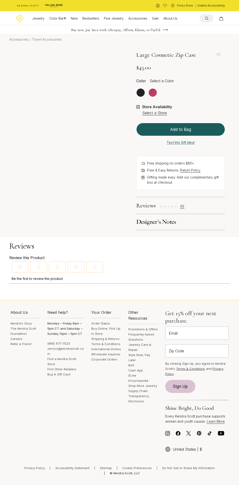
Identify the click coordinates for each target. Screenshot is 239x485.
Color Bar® (57, 18)
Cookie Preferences (137, 468)
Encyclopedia (138, 380)
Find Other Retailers (61, 369)
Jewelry (38, 18)
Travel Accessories (47, 39)
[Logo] (19, 18)
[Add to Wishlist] (218, 54)
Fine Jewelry (114, 18)
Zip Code (176, 351)
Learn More (216, 421)
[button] (20, 267)
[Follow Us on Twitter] (188, 434)
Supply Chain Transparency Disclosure (138, 396)
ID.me (132, 375)
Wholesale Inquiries (105, 354)
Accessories (137, 18)
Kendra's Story (21, 323)
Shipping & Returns (105, 339)
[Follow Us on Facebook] (178, 434)
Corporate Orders (104, 359)
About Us (170, 18)
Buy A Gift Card (58, 374)
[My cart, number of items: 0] (221, 18)
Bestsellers (90, 18)
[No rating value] (169, 206)
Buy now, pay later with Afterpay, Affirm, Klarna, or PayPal (115, 30)
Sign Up (180, 386)
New (74, 18)
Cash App (135, 370)
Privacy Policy (34, 468)
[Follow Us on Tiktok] (209, 434)
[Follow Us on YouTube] (221, 434)
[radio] (140, 92)
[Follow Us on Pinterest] (199, 434)
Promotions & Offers (143, 329)
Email (173, 333)
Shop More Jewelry (142, 386)
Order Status (100, 323)
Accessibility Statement (72, 468)
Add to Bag (180, 129)
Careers (16, 339)
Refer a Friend (21, 344)
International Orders (106, 349)
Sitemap (106, 468)
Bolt (131, 365)
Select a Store (154, 113)
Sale (155, 18)
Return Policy (190, 170)
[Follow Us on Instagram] (167, 434)
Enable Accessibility (211, 5)
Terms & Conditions (105, 344)
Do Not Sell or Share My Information (188, 468)
